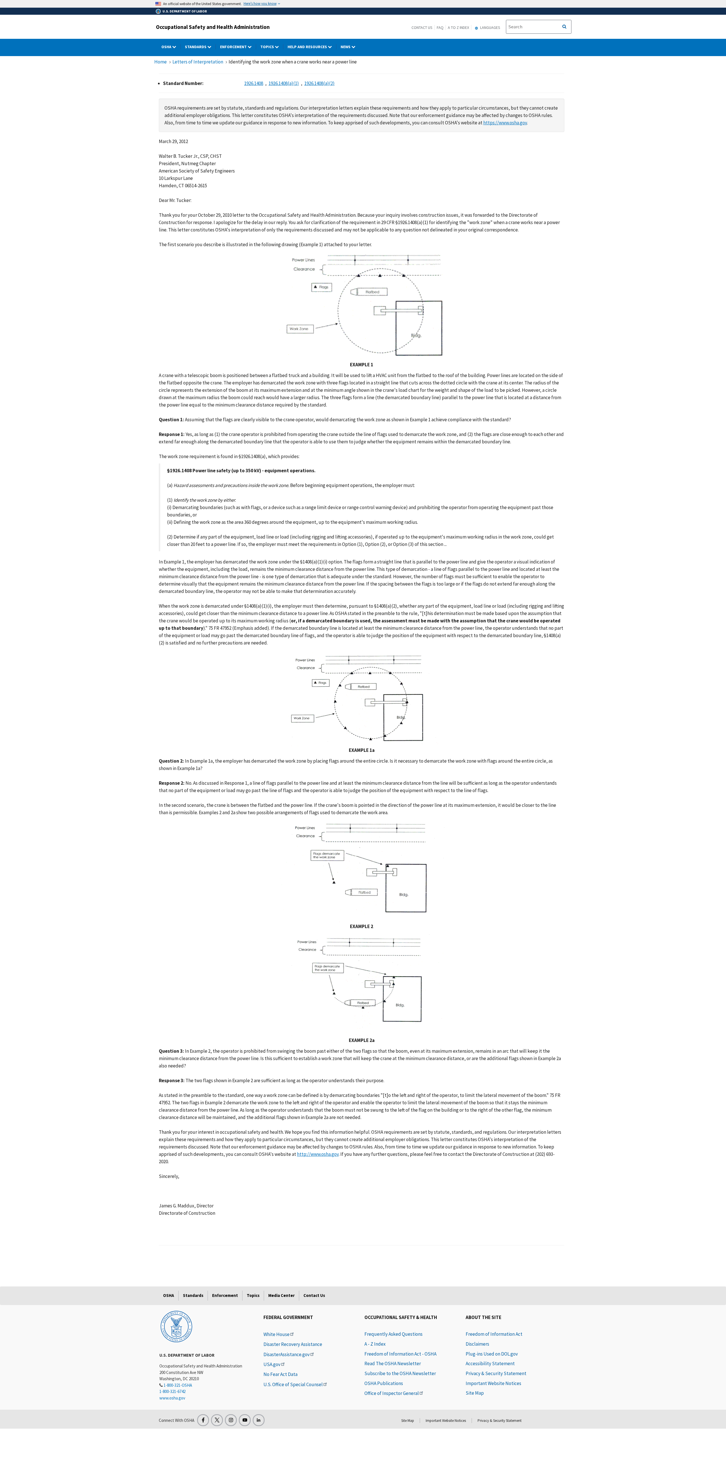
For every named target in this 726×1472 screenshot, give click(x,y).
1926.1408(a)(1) (284, 83)
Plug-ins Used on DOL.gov (492, 1354)
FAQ (440, 27)
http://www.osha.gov (318, 1154)
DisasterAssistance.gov (286, 1354)
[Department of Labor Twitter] (217, 1420)
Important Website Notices (493, 1383)
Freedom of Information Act (494, 1334)
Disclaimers (477, 1344)
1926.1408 (253, 83)
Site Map (475, 1393)
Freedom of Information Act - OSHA (400, 1354)
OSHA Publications (383, 1383)
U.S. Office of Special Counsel (293, 1384)
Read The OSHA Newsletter (392, 1363)
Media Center (281, 1295)
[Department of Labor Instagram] (231, 1420)
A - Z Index (375, 1344)
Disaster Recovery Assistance (292, 1344)
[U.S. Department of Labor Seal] (176, 1326)
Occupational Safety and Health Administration (213, 27)
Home (160, 62)
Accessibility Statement (490, 1363)
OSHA (166, 46)
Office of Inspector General (391, 1393)
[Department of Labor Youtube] (245, 1420)
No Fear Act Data (280, 1374)
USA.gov (271, 1364)
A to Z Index (458, 27)
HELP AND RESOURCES (308, 46)
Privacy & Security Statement (496, 1373)
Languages (489, 27)
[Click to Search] (564, 27)
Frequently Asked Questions (393, 1334)
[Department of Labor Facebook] (203, 1420)
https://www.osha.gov (505, 123)
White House (276, 1334)
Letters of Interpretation (197, 62)
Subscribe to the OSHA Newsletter (400, 1373)
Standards (196, 46)
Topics (267, 46)
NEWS (346, 46)
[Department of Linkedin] (259, 1420)
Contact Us (421, 27)
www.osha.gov (172, 1398)
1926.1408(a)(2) (319, 83)
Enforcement (234, 46)
